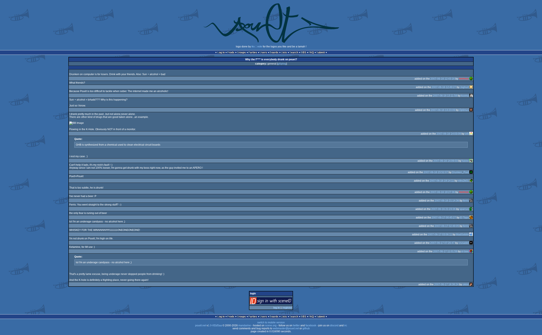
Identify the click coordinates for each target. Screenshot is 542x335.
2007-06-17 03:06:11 (440, 234)
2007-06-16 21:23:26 (443, 209)
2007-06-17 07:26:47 (442, 242)
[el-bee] (471, 251)
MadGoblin (462, 234)
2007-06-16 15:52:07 (436, 172)
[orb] (471, 133)
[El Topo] (471, 217)
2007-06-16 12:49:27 (444, 87)
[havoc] (471, 160)
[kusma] (471, 95)
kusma (465, 95)
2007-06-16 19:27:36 (442, 192)
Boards (274, 52)
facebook (311, 325)
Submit (320, 52)
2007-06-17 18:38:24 (446, 284)
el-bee (465, 251)
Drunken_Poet (460, 172)
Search (293, 52)
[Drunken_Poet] (471, 172)
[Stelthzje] (471, 78)
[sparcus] (471, 209)
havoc (465, 160)
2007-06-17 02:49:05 (447, 226)
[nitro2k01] (471, 180)
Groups (241, 52)
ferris (466, 200)
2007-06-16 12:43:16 (442, 78)
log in (276, 307)
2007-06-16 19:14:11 (442, 180)
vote (259, 46)
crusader (464, 242)
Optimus (464, 110)
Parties (252, 52)
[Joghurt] (471, 87)
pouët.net (200, 325)
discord (334, 325)
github (306, 328)
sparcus (464, 209)
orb (467, 133)
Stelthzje (464, 78)
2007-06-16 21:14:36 (447, 200)
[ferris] (471, 200)
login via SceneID (278, 301)
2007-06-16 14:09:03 (445, 160)
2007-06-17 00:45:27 (444, 217)
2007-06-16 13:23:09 (443, 110)
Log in (221, 52)
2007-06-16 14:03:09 (449, 133)
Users (263, 52)
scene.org (271, 325)
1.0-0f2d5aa (215, 325)
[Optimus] (471, 110)
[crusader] (471, 242)
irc (345, 325)
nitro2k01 (463, 180)
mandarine (244, 325)
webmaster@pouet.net (286, 328)
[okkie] (471, 284)
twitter (296, 325)
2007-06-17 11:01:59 (445, 251)
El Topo (464, 217)
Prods (230, 52)
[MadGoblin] (471, 234)
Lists (284, 52)
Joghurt (464, 87)
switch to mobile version (271, 322)
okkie (466, 284)
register (287, 307)
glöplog (282, 63)
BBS (303, 52)
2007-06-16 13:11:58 (445, 95)
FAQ (311, 52)
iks (253, 46)
